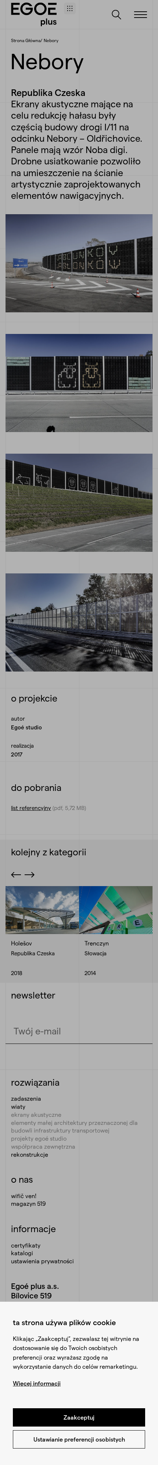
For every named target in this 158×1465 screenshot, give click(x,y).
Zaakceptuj (79, 1417)
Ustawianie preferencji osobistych (79, 1439)
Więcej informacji (37, 1383)
